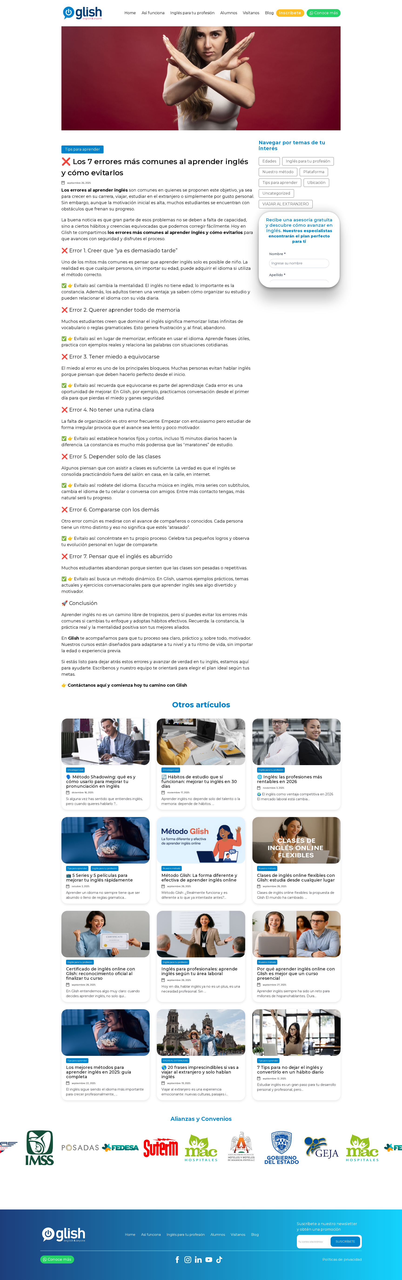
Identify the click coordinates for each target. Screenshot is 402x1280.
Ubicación (316, 182)
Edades (269, 161)
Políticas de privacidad (342, 1259)
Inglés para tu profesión (192, 13)
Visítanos (251, 13)
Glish (66, 232)
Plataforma (313, 172)
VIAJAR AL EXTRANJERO (285, 204)
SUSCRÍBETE (345, 1241)
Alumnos (228, 13)
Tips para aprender (82, 149)
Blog (269, 13)
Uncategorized (276, 193)
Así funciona (153, 13)
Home (130, 13)
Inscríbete (290, 13)
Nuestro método (278, 172)
